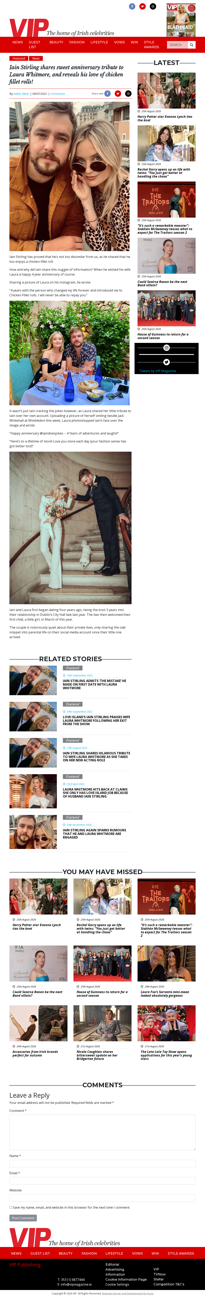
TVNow (160, 1274)
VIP (156, 1269)
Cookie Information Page (126, 1279)
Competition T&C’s (169, 1284)
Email (14, 1173)
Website (15, 1190)
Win (134, 42)
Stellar (159, 1279)
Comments (57, 94)
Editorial (112, 1264)
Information (115, 1274)
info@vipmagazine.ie (76, 1284)
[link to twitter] (142, 6)
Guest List (34, 44)
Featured (72, 668)
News (17, 42)
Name (15, 1156)
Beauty (56, 42)
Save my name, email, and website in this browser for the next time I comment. (71, 1207)
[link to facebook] (132, 6)
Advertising (115, 1269)
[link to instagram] (153, 6)
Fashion (76, 42)
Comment (18, 1110)
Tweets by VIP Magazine (157, 371)
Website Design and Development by (128, 1293)
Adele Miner (21, 94)
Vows (119, 42)
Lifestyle (99, 42)
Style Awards (151, 44)
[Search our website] (192, 44)
